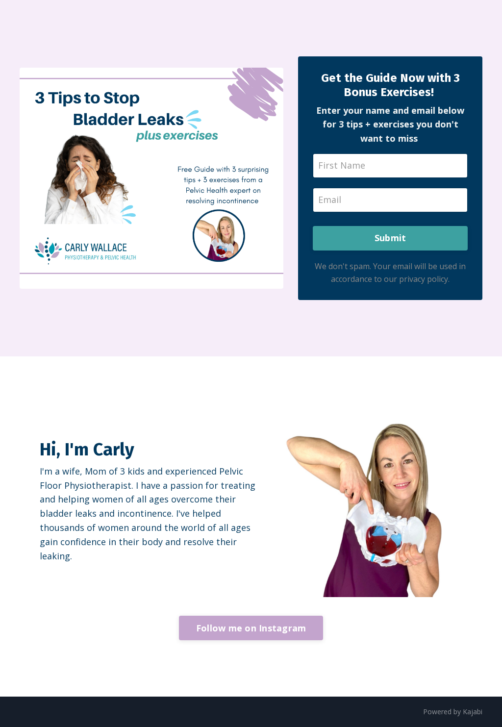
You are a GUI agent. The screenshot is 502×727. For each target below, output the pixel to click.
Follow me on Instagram (251, 628)
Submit (390, 238)
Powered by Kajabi (452, 711)
